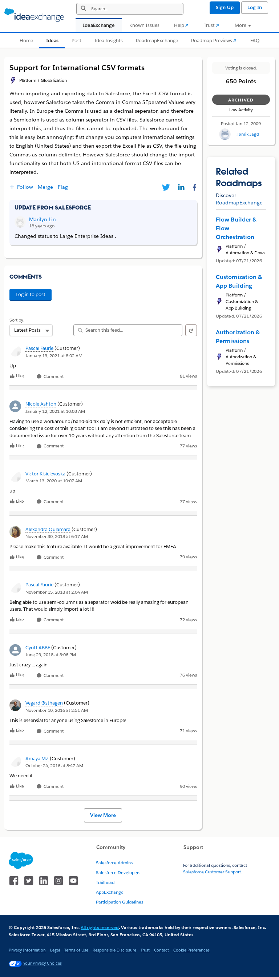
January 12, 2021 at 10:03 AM (55, 411)
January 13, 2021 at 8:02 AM (53, 355)
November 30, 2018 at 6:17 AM (56, 536)
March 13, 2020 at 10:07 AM (53, 481)
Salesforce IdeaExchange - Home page (34, 15)
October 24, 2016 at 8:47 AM (54, 765)
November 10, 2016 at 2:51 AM (56, 710)
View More (103, 815)
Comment (53, 376)
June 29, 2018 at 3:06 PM (50, 654)
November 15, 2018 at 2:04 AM (56, 592)
